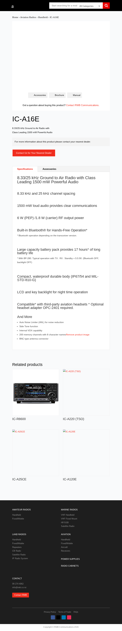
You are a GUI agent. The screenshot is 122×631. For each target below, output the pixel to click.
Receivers (65, 551)
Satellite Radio (67, 526)
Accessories (40, 95)
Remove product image (77, 334)
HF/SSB (65, 522)
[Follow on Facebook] (53, 617)
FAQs (76, 612)
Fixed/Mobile (18, 519)
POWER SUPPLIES (70, 559)
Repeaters (17, 547)
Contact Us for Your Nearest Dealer (34, 153)
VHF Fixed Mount (69, 519)
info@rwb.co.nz (19, 587)
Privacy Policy (50, 612)
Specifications (25, 169)
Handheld (43, 17)
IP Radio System (20, 558)
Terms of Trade (64, 612)
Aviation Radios (28, 17)
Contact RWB (20, 595)
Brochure (59, 95)
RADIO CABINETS (70, 566)
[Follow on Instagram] (69, 617)
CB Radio (16, 551)
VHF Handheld (67, 515)
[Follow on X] (58, 617)
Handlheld (65, 539)
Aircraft (64, 547)
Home (15, 17)
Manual (76, 95)
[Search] (106, 5)
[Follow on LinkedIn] (64, 617)
